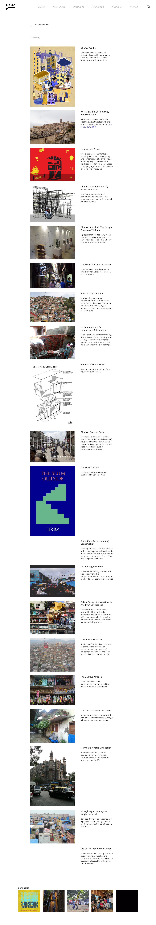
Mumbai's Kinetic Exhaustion (96, 747)
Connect (134, 7)
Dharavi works (88, 48)
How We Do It (98, 7)
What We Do (78, 7)
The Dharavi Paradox (91, 677)
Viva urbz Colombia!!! (92, 293)
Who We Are (117, 7)
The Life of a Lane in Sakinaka (96, 710)
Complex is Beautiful (91, 639)
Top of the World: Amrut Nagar (96, 848)
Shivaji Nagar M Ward (92, 566)
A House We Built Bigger (93, 364)
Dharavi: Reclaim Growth (93, 432)
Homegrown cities (90, 149)
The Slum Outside (90, 467)
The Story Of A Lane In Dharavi (96, 264)
